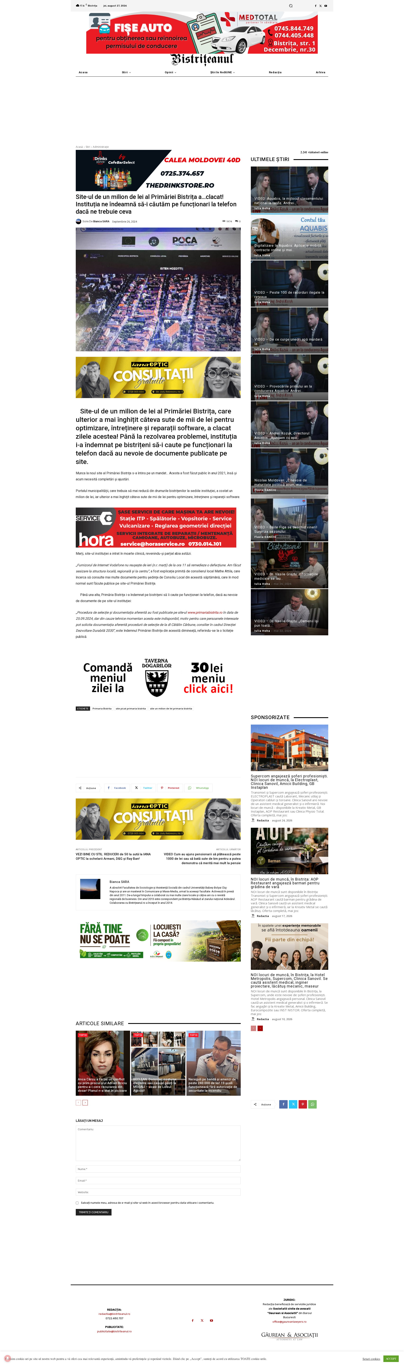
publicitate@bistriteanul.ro (114, 1331)
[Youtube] (325, 5)
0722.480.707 (114, 1318)
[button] (291, 6)
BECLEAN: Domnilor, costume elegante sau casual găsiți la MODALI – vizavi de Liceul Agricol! (155, 1085)
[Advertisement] (202, 108)
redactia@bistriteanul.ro (114, 1313)
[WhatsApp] (312, 1104)
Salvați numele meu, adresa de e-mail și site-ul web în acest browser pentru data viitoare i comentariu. (147, 1202)
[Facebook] (315, 5)
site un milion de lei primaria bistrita (171, 708)
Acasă (79, 147)
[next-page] (85, 1102)
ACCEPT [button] (391, 1359)
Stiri (88, 147)
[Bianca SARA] (79, 221)
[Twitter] (320, 5)
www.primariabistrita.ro (204, 612)
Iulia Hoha (262, 208)
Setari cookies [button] (371, 1359)
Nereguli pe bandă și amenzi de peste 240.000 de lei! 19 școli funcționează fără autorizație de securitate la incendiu (213, 1085)
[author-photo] (253, 820)
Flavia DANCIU (265, 490)
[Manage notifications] (7, 1358)
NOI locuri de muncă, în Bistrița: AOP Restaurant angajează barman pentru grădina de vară (285, 883)
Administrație (101, 147)
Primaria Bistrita (102, 708)
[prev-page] (78, 1102)
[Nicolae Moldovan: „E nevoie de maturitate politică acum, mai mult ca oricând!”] (289, 472)
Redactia (263, 820)
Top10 (82, 1035)
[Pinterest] (303, 1104)
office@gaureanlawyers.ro (289, 1321)
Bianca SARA (101, 221)
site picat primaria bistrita (131, 708)
